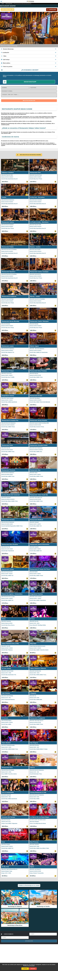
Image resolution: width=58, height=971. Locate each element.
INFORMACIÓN (29, 941)
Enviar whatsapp (30, 82)
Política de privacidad (28, 965)
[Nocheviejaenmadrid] (30, 1)
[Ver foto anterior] (4, 26)
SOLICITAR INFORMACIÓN (29, 100)
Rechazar (33, 968)
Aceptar (25, 968)
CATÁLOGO (52, 9)
